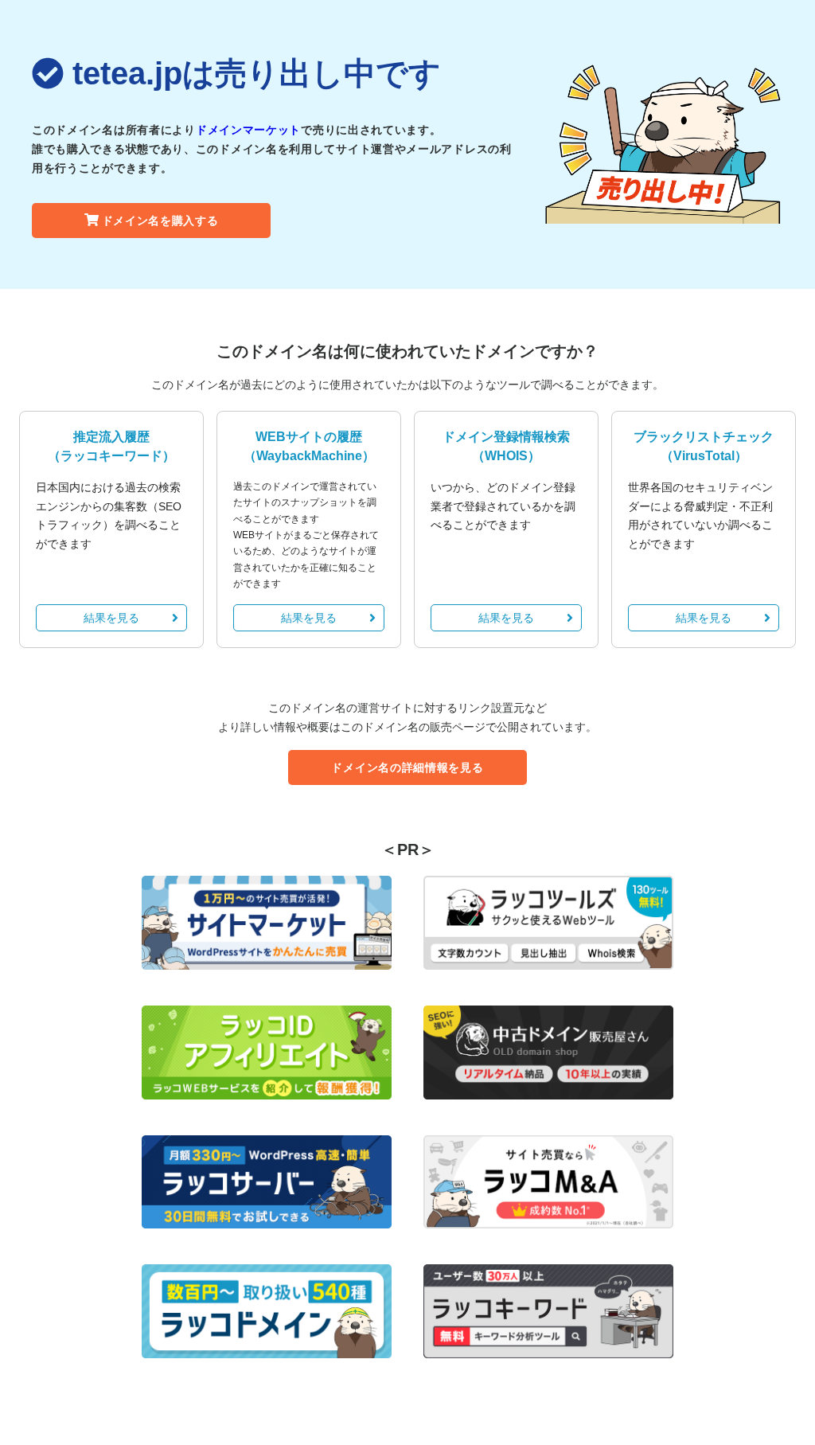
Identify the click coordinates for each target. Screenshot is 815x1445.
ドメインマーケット (248, 129)
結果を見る (111, 617)
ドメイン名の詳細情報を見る (407, 767)
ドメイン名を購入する (160, 220)
